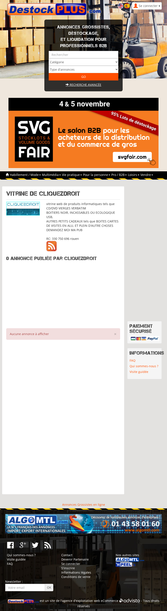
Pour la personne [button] (96, 175)
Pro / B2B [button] (118, 175)
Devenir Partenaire (75, 559)
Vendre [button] (146, 175)
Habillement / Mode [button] (25, 175)
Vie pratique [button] (71, 175)
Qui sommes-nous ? (144, 366)
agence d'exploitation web (81, 601)
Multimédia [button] (51, 175)
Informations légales (76, 572)
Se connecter (70, 564)
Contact (66, 555)
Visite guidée (139, 372)
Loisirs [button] (133, 175)
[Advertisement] (63, 293)
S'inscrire (68, 568)
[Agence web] (129, 601)
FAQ (132, 360)
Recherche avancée (85, 85)
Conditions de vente (75, 577)
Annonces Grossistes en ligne (83, 504)
